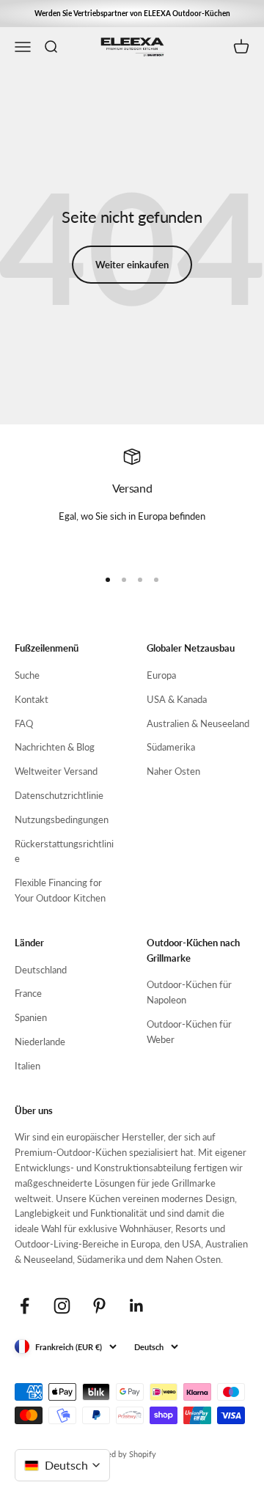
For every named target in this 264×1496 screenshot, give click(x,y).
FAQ (24, 723)
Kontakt (31, 699)
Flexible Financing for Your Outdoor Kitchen (60, 890)
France (28, 993)
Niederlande (40, 1041)
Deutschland (41, 970)
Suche (27, 675)
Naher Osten (173, 771)
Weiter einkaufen (132, 264)
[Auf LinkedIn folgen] (137, 1306)
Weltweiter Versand (56, 771)
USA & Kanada (177, 699)
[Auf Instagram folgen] (62, 1306)
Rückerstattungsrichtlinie (64, 851)
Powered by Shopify (120, 1454)
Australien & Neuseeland (198, 723)
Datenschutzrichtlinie (59, 795)
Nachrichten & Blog (55, 747)
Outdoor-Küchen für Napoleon (189, 992)
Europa (161, 675)
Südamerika (171, 747)
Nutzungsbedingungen (62, 819)
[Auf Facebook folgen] (24, 1306)
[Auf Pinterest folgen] (99, 1306)
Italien (27, 1066)
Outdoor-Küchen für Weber (189, 1031)
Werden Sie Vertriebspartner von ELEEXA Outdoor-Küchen (132, 13)
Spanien (31, 1017)
